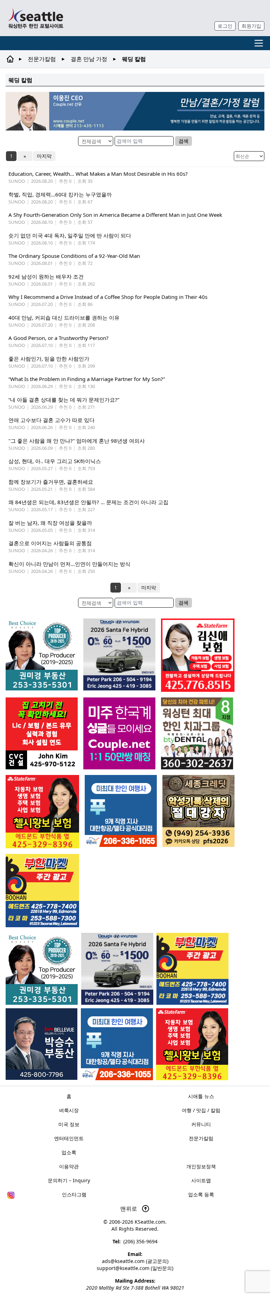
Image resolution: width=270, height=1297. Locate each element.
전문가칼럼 (42, 59)
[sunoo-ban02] (119, 733)
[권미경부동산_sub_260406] (42, 969)
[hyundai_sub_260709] (117, 969)
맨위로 (129, 1208)
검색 (183, 141)
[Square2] (197, 733)
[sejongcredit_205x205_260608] (198, 811)
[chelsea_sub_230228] (192, 1044)
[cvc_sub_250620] (42, 733)
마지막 (44, 156)
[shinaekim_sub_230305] (197, 655)
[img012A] (41, 1044)
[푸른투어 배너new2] (117, 1044)
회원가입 (251, 25)
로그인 (225, 25)
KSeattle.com (150, 1221)
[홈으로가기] (35, 18)
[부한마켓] (192, 969)
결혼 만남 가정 (89, 59)
